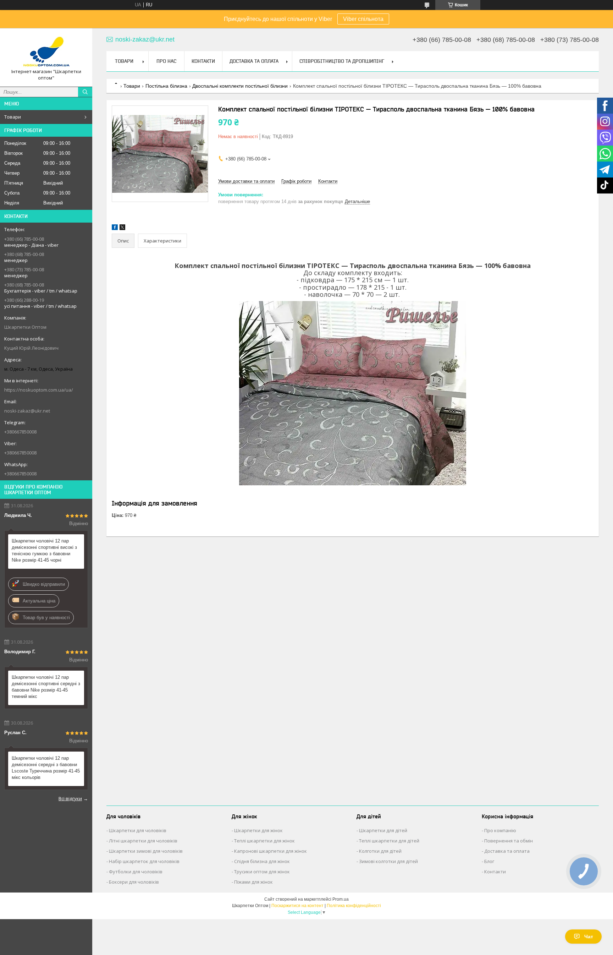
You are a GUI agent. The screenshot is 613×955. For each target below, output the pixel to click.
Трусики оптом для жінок (262, 871)
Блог (489, 861)
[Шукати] (85, 92)
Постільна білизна (166, 86)
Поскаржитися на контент (297, 905)
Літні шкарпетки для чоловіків (143, 840)
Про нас (166, 61)
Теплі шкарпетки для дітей (389, 840)
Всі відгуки (70, 798)
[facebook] (115, 228)
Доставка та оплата (507, 851)
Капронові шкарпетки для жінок (270, 851)
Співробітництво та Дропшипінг (341, 61)
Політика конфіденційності (354, 905)
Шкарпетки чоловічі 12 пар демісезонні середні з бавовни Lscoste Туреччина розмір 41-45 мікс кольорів (46, 767)
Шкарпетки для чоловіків (137, 830)
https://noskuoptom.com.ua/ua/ (38, 390)
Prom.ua (340, 899)
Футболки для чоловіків (135, 871)
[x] (122, 228)
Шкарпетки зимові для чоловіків (146, 851)
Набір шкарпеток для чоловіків (144, 861)
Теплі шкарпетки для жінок (264, 840)
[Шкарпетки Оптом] (46, 51)
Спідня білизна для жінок (262, 861)
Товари (12, 117)
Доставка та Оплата (254, 61)
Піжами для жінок (253, 882)
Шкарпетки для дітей (383, 830)
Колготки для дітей (380, 851)
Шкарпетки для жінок (258, 830)
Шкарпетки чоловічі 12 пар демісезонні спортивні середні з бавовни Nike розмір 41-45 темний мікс (46, 687)
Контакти (203, 61)
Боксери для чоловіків (134, 882)
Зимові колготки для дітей (388, 861)
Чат (588, 936)
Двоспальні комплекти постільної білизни (240, 86)
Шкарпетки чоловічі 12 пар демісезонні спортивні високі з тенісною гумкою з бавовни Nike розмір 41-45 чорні (44, 550)
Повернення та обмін (508, 840)
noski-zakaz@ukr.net (27, 411)
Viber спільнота (363, 19)
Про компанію (500, 830)
